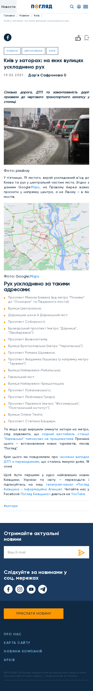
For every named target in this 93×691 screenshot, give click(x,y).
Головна (9, 15)
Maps (35, 187)
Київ (36, 15)
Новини (24, 15)
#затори (11, 506)
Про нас (13, 634)
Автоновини (33, 51)
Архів (9, 660)
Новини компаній (23, 651)
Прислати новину (33, 613)
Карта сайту (17, 643)
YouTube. (78, 494)
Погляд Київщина (35, 494)
